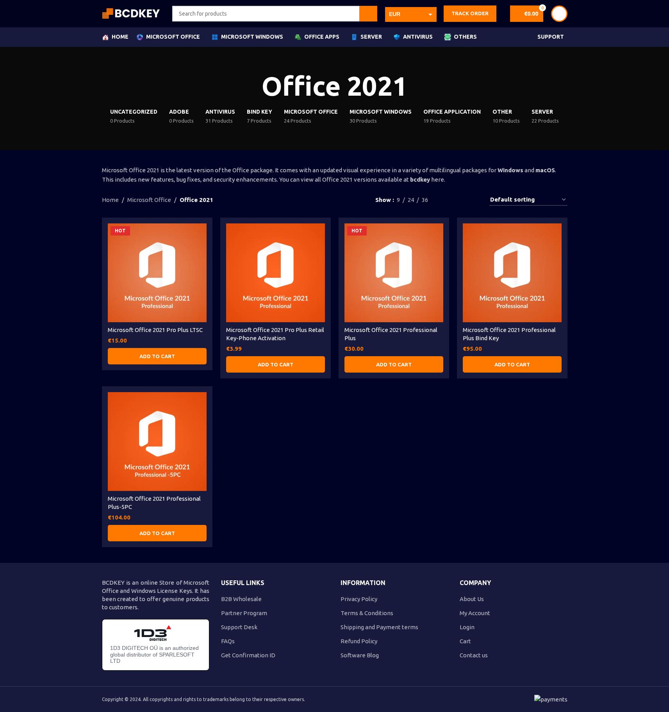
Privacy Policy (359, 599)
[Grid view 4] (473, 200)
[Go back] (252, 86)
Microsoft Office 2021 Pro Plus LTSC (155, 330)
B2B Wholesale (241, 599)
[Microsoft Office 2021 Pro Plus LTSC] (157, 272)
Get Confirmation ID (248, 655)
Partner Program (244, 613)
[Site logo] (131, 13)
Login (467, 627)
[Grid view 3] (460, 200)
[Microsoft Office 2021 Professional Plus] (393, 272)
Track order (470, 13)
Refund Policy (359, 641)
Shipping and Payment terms (379, 627)
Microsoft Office (149, 199)
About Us (472, 599)
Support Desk (239, 627)
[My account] (559, 13)
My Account (475, 613)
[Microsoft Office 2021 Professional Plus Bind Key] (512, 272)
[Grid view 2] (446, 200)
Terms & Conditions (367, 613)
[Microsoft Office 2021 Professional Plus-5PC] (157, 441)
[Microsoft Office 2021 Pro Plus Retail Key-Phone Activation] (275, 272)
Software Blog (360, 655)
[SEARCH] (368, 13)
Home (110, 199)
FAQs (228, 641)
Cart (465, 641)
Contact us (474, 655)
